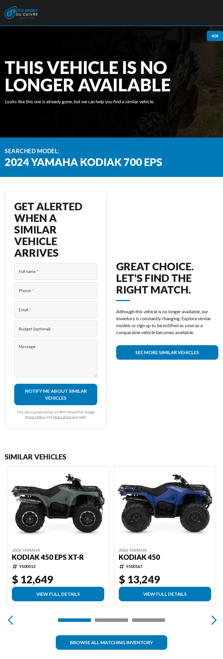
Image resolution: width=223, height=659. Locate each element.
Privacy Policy (35, 417)
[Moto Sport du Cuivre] (21, 13)
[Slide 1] (74, 620)
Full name (29, 271)
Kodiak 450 (139, 557)
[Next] (212, 620)
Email (25, 309)
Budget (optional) (35, 328)
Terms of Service (65, 417)
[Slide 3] (148, 620)
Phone (26, 290)
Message (27, 346)
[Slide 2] (111, 620)
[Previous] (10, 620)
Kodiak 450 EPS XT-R (48, 557)
